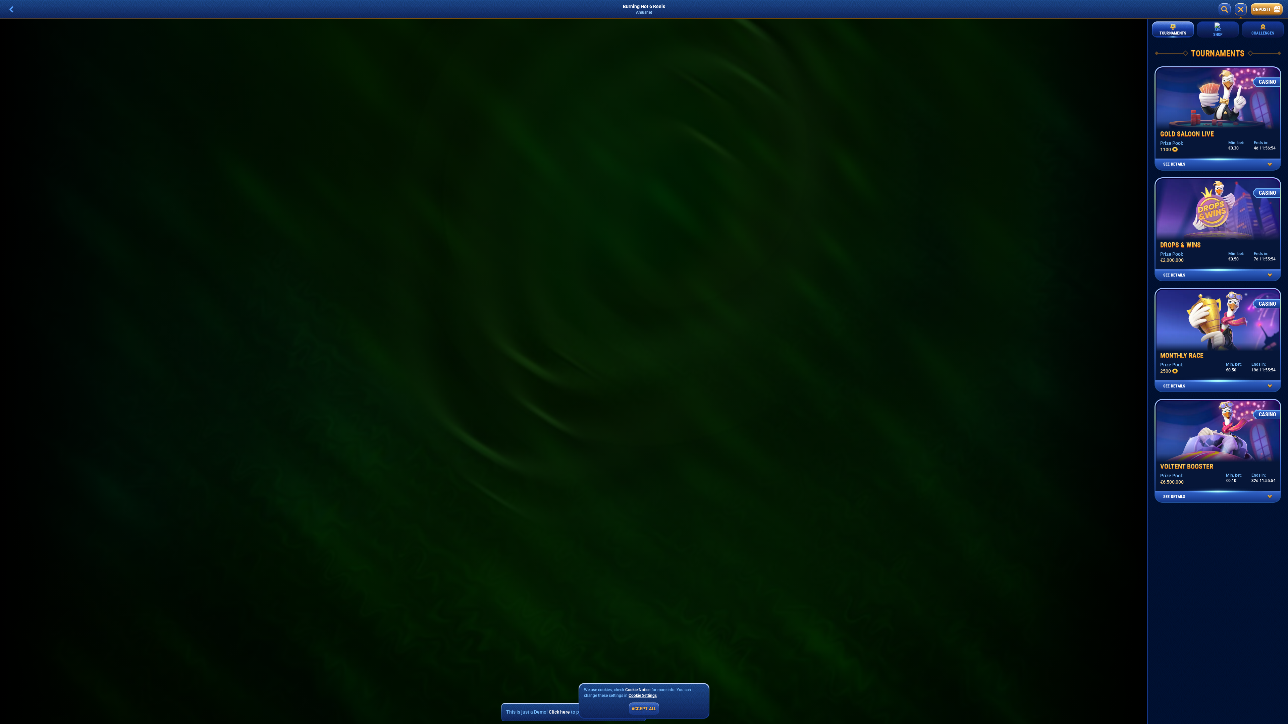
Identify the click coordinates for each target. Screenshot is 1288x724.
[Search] (1225, 9)
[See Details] (1270, 164)
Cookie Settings (643, 695)
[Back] (11, 9)
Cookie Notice (637, 689)
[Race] (1241, 9)
